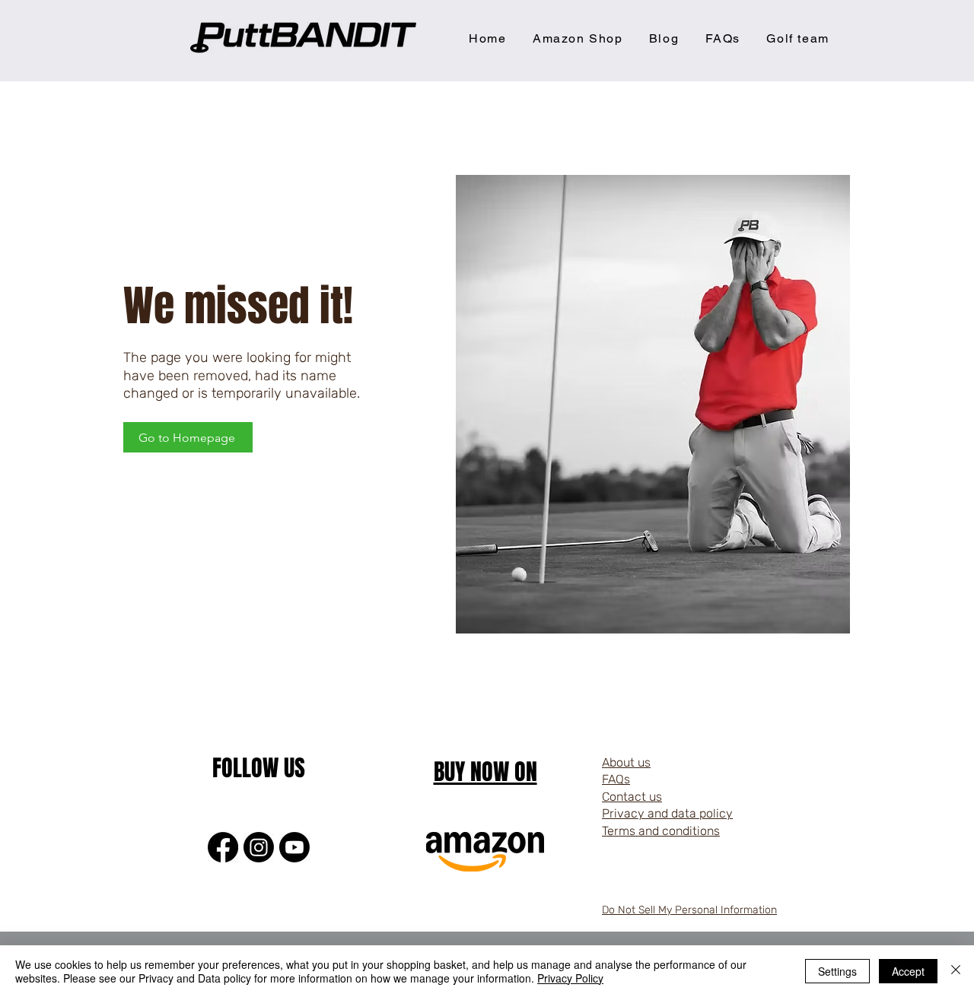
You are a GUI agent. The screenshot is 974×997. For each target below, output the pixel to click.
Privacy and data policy (667, 813)
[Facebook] (223, 847)
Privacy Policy (570, 978)
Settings (837, 971)
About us (626, 762)
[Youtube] (294, 847)
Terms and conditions (661, 831)
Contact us (632, 796)
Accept (908, 971)
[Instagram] (259, 847)
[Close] (956, 971)
